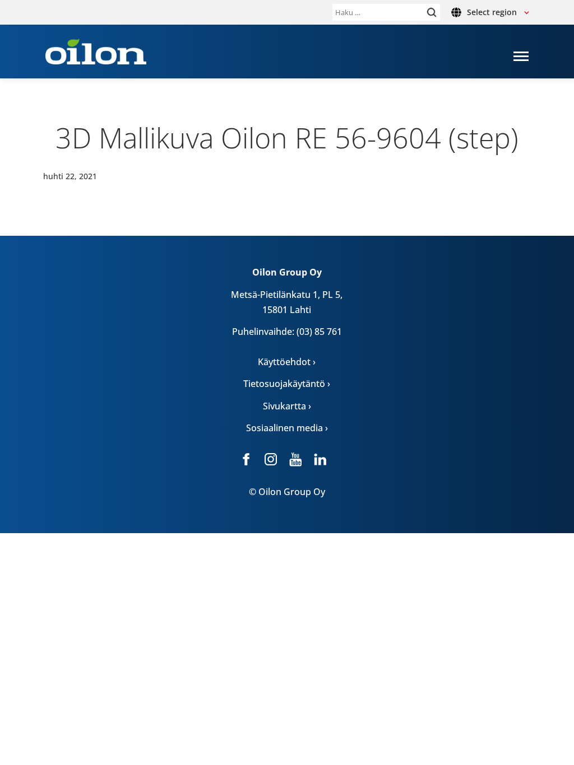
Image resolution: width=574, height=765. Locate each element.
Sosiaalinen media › (287, 428)
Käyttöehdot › (287, 362)
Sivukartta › (287, 406)
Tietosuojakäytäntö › (286, 383)
